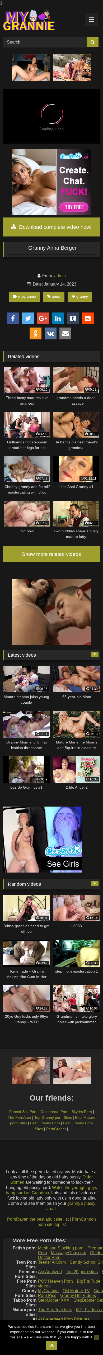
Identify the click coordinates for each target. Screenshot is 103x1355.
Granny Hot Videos (78, 1295)
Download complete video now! (54, 227)
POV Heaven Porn (55, 1281)
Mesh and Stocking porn (60, 1248)
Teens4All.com (52, 1262)
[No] (96, 1337)
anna (56, 296)
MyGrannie (48, 1290)
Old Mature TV (76, 1290)
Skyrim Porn (82, 1112)
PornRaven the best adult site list (38, 1219)
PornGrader (56, 1129)
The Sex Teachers (55, 1309)
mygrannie (27, 296)
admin (60, 275)
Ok (51, 1345)
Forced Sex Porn (23, 1112)
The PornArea (19, 1117)
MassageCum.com (68, 1252)
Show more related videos (51, 554)
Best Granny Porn (45, 1123)
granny (82, 296)
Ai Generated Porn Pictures (63, 1319)
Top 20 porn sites (82, 1271)
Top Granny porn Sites (53, 1117)
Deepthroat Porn (54, 1112)
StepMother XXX (53, 1300)
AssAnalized (50, 1271)
